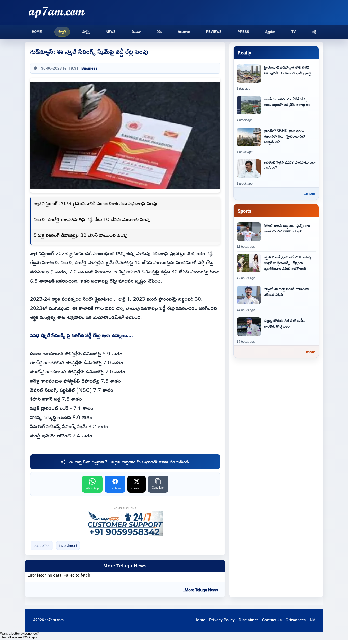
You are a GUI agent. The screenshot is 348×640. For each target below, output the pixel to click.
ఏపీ (159, 32)
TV (293, 32)
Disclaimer (248, 620)
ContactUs (272, 620)
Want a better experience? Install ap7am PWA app (19, 635)
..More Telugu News (200, 590)
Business (89, 68)
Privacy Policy (222, 620)
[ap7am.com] (57, 12)
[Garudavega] (125, 523)
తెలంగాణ (184, 32)
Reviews (214, 32)
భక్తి (314, 32)
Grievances (296, 620)
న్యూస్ (62, 32)
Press (243, 32)
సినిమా (136, 32)
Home (37, 32)
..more (309, 193)
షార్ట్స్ (86, 32)
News (111, 32)
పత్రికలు (270, 32)
